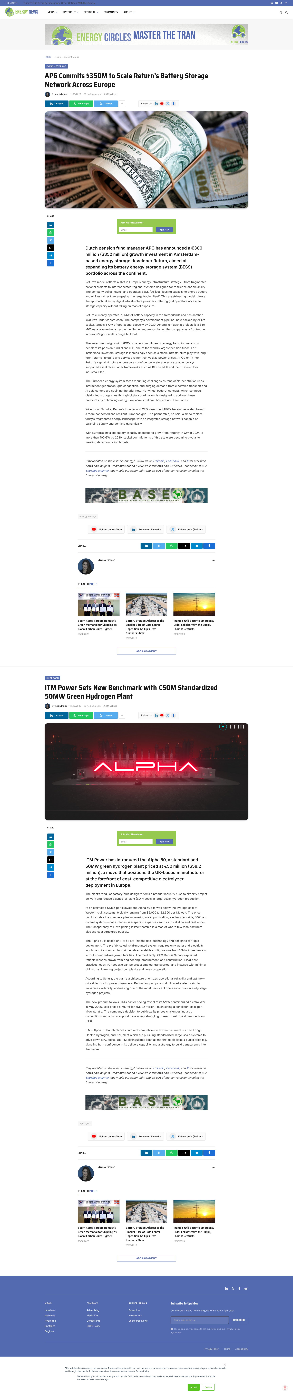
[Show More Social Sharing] (122, 103)
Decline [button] (208, 1387)
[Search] (286, 12)
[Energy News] (22, 12)
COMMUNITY (111, 12)
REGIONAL (90, 12)
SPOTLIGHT (69, 12)
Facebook (172, 461)
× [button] (225, 1363)
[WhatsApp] (50, 232)
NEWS (51, 12)
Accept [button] (194, 1387)
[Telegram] (50, 255)
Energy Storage (71, 57)
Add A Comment (146, 651)
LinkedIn (158, 461)
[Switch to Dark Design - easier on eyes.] (281, 12)
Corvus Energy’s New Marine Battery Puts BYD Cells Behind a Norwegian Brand (61, 3)
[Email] (50, 247)
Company (92, 1303)
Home (58, 57)
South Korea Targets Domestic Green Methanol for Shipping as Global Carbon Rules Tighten (97, 625)
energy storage (88, 516)
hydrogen (85, 1123)
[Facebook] (50, 263)
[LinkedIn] (50, 225)
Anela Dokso (61, 94)
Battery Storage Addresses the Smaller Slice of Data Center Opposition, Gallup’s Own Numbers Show (145, 627)
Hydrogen (52, 678)
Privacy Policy (233, 1329)
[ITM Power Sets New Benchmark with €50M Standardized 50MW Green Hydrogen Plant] (146, 771)
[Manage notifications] (285, 1387)
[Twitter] (50, 240)
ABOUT (127, 12)
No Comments (94, 94)
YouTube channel (97, 470)
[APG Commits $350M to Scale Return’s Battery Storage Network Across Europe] (146, 159)
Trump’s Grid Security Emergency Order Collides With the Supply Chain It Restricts (193, 625)
